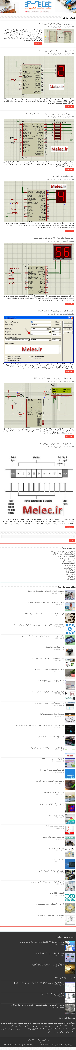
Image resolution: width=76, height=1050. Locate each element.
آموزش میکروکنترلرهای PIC (66, 556)
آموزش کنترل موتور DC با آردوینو (53, 837)
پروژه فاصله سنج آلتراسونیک (54, 647)
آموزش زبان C (70, 572)
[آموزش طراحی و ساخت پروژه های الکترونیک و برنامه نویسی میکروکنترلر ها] (38, 6)
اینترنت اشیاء (70, 579)
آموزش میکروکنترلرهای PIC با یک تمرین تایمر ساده (54, 238)
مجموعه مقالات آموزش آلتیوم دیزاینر (52, 803)
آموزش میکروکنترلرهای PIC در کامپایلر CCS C (56, 23)
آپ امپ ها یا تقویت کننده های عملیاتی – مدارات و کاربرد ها (44, 613)
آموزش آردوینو (70, 570)
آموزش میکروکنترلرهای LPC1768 (64, 554)
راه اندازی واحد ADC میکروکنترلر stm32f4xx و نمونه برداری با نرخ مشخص (39, 725)
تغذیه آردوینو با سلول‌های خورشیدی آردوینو (48, 964)
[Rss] (40, 1042)
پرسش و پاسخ (44, 1039)
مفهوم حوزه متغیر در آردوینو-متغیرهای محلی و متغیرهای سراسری (43, 636)
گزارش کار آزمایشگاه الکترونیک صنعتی (51, 870)
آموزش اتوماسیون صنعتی (66, 558)
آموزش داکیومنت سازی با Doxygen (52, 770)
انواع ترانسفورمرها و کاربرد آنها (52, 993)
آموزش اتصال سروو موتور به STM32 (52, 759)
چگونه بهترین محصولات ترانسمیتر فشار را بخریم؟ (48, 669)
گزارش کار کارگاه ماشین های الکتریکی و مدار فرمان (47, 882)
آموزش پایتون (70, 574)
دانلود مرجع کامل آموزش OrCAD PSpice (50, 680)
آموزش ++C (71, 576)
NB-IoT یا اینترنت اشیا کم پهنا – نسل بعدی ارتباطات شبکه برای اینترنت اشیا (39, 624)
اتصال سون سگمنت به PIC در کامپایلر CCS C (56, 50)
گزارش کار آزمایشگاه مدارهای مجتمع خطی (50, 904)
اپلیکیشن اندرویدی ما (65, 1031)
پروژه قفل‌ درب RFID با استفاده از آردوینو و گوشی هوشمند (42, 942)
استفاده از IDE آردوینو (57, 893)
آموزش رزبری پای (69, 567)
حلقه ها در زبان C (58, 859)
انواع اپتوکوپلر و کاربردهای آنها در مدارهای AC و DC (47, 691)
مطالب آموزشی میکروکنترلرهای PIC (61, 27)
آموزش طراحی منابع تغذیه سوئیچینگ (62, 551)
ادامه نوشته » (38, 43)
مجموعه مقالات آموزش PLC (55, 826)
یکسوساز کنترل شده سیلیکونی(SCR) (52, 714)
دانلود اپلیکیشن (33, 1039)
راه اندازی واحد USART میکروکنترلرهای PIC (57, 443)
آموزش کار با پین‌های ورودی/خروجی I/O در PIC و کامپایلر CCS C (48, 113)
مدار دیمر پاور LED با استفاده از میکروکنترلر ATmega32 (46, 591)
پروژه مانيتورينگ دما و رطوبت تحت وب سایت (49, 703)
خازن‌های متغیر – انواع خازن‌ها (54, 792)
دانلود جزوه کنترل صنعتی (55, 848)
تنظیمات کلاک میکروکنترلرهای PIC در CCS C (56, 311)
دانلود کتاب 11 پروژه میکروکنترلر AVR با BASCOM (47, 658)
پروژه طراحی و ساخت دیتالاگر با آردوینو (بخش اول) (47, 747)
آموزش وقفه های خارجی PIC (62, 176)
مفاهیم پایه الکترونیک (67, 560)
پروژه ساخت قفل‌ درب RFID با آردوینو (50, 953)
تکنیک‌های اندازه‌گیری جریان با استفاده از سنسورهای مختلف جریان (39, 982)
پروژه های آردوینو (69, 565)
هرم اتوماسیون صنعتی (56, 814)
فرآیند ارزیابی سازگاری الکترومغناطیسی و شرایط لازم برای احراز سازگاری (37, 1005)
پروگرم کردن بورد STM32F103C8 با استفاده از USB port (45, 602)
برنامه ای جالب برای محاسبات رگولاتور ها (51, 915)
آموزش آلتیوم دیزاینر (68, 563)
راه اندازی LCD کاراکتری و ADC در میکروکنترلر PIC (54, 378)
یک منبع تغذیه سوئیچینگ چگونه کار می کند (49, 736)
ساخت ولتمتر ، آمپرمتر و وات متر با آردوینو (50, 781)
